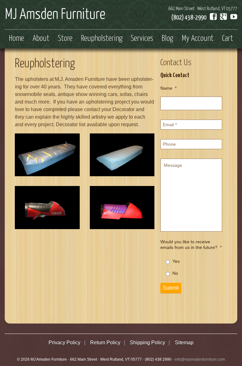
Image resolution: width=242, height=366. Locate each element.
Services (142, 38)
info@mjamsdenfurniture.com (200, 359)
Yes (176, 261)
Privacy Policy (64, 342)
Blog (167, 38)
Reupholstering (102, 38)
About (40, 38)
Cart (227, 38)
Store (65, 38)
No (175, 273)
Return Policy (105, 342)
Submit (171, 287)
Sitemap (184, 342)
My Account (198, 38)
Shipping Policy (147, 342)
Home (16, 38)
